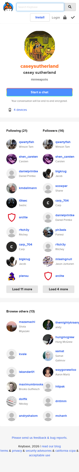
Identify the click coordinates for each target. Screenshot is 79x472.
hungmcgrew (64, 337)
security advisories (39, 450)
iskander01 (26, 372)
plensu (24, 276)
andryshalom (28, 415)
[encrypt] (65, 17)
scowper (61, 186)
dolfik (23, 399)
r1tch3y (24, 230)
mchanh (61, 415)
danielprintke (28, 171)
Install (39, 17)
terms (4, 450)
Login (56, 17)
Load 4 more (58, 289)
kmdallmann (28, 188)
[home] (8, 5)
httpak (60, 386)
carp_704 (25, 244)
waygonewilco (65, 369)
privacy (17, 450)
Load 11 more (22, 289)
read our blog (51, 446)
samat (59, 351)
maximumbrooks (31, 384)
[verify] (73, 17)
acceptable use (39, 455)
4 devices (20, 109)
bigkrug (24, 259)
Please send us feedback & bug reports (39, 437)
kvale (23, 354)
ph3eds (60, 230)
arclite (23, 217)
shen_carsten (28, 156)
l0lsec (23, 200)
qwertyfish (26, 142)
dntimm (61, 401)
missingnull (63, 259)
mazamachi (27, 322)
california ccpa (65, 450)
